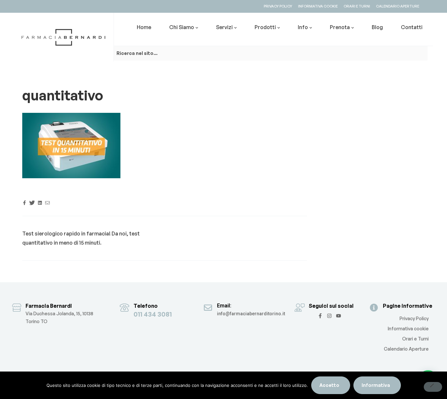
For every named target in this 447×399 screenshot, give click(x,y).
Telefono (146, 306)
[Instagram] (329, 315)
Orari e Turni (415, 338)
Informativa (376, 385)
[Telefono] (124, 308)
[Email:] (208, 308)
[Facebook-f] (320, 315)
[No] (433, 387)
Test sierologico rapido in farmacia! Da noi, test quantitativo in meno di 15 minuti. (81, 238)
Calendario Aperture (406, 349)
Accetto (329, 385)
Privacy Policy (414, 318)
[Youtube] (338, 315)
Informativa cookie (408, 328)
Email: (224, 306)
